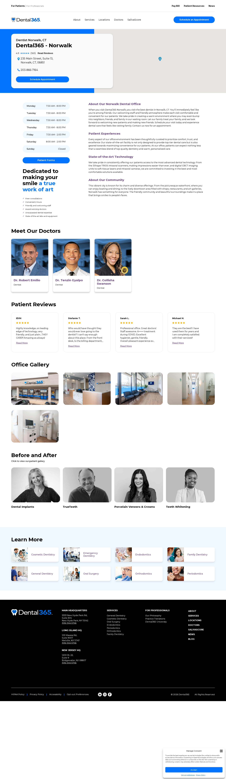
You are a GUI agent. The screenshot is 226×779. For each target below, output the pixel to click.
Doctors (118, 19)
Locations (104, 19)
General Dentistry (42, 573)
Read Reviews (45, 53)
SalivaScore (134, 19)
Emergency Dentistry (90, 554)
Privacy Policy (200, 775)
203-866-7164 (29, 69)
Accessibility (55, 694)
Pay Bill (176, 6)
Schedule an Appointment (194, 19)
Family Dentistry (197, 554)
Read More (22, 343)
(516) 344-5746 (69, 623)
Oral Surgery (91, 573)
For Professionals (35, 6)
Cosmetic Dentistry (43, 554)
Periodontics (195, 573)
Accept (194, 770)
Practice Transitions (155, 618)
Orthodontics (143, 573)
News (212, 6)
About (76, 19)
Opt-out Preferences (78, 694)
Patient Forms (46, 160)
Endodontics (143, 554)
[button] (221, 751)
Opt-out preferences (188, 775)
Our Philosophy (153, 615)
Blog (191, 639)
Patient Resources (194, 6)
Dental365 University (156, 621)
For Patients (18, 6)
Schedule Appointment (42, 79)
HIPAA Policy (17, 694)
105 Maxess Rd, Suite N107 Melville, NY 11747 (71, 638)
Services (89, 19)
